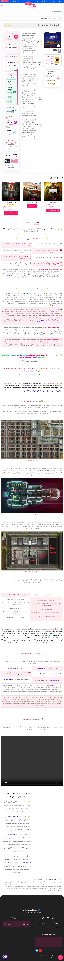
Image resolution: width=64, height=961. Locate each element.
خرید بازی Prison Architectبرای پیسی (37, 884)
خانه (60, 19)
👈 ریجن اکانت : (13, 62)
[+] (6, 155)
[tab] (36, 222)
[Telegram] (36, 950)
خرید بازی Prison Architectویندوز (29, 886)
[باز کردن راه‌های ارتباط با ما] (60, 957)
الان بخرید (6, 161)
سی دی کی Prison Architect (20, 888)
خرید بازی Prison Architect (34, 882)
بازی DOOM (53, 202)
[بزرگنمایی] (58, 45)
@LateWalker (11, 835)
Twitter (11, 679)
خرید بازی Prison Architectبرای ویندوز (51, 886)
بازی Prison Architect (49, 25)
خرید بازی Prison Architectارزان (18, 882)
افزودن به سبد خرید (13, 161)
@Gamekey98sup (57, 305)
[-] (9, 155)
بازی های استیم (38, 879)
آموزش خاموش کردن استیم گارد (37, 355)
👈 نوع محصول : (13, 44)
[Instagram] (40, 950)
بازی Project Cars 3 (32, 202)
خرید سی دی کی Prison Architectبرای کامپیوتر (42, 888)
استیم (55, 19)
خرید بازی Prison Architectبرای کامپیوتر (15, 884)
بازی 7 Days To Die (11, 202)
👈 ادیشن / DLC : (13, 53)
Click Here (20, 275)
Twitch (17, 681)
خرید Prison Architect (49, 882)
